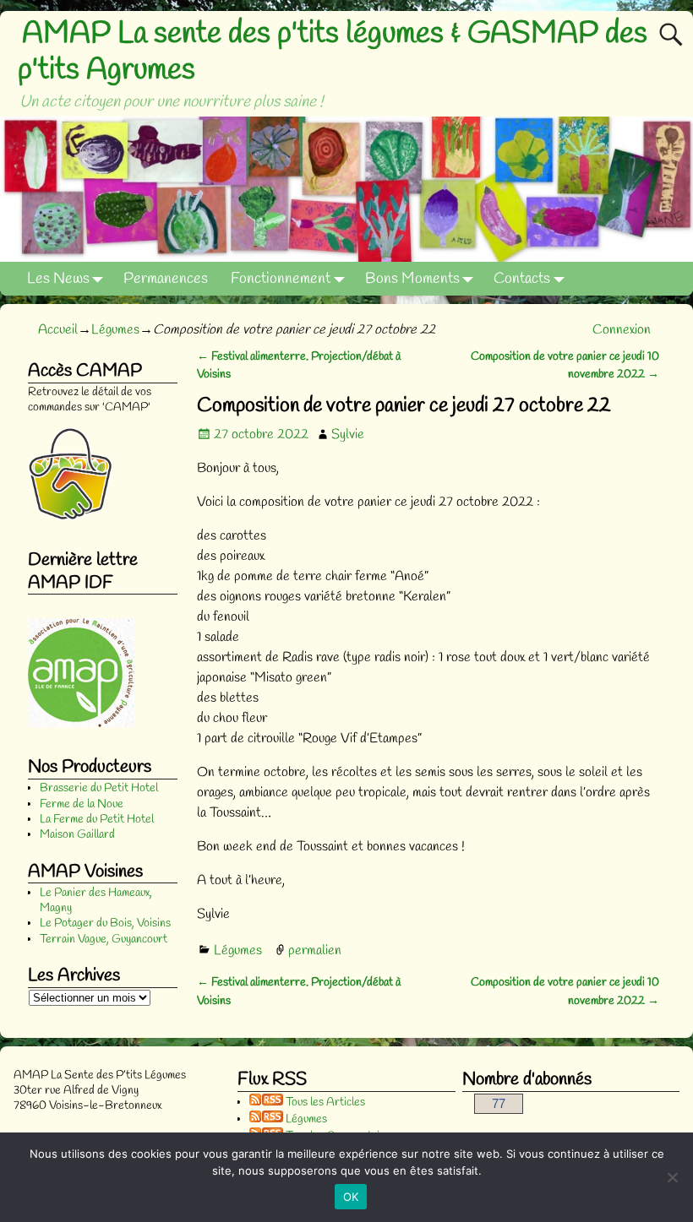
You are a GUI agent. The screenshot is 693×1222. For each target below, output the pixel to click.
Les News (58, 279)
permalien (314, 950)
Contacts (522, 279)
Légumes (115, 330)
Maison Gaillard (77, 835)
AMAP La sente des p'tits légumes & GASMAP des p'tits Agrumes (332, 52)
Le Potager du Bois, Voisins (105, 923)
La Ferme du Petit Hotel (97, 820)
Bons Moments (412, 279)
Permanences (165, 279)
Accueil (58, 330)
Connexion (621, 330)
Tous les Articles (324, 1102)
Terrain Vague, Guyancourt (103, 939)
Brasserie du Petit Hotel (99, 788)
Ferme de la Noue (81, 804)
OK (351, 1196)
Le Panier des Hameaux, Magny (96, 900)
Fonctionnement (280, 279)
